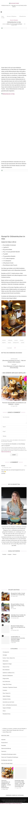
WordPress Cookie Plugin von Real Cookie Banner (11, 803)
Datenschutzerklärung (6, 451)
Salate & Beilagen (6, 696)
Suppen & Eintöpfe (7, 707)
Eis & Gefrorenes (6, 681)
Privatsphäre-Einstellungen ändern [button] (8, 754)
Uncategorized (6, 652)
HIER (15, 545)
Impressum (3, 751)
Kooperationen (4, 742)
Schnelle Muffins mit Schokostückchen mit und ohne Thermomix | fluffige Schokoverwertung (18, 638)
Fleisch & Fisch (6, 666)
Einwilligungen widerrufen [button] (6, 760)
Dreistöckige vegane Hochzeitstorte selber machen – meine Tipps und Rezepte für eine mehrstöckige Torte (20, 783)
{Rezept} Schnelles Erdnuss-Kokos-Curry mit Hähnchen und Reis (18, 627)
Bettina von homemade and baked (14, 24)
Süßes (9, 342)
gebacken (10, 340)
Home (2, 16)
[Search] (26, 12)
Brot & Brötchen (6, 669)
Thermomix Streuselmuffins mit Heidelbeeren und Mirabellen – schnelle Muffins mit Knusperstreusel (6, 784)
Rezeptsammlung (6, 713)
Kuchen (16, 340)
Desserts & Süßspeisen (11, 16)
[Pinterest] (15, 798)
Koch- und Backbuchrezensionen (10, 705)
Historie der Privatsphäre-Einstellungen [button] (9, 757)
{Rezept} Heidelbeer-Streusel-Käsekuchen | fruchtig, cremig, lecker (17, 606)
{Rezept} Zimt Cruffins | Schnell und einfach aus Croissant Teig (18, 594)
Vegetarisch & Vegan (7, 663)
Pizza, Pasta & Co (6, 693)
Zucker (22, 342)
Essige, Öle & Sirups (7, 684)
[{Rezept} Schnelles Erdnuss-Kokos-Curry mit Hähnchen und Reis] (5, 629)
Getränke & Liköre (7, 699)
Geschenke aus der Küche (8, 702)
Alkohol (4, 340)
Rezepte (4, 342)
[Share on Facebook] (17, 347)
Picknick (21, 340)
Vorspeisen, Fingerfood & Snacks (10, 687)
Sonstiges (5, 655)
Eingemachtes (6, 678)
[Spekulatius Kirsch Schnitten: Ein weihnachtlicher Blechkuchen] (5, 618)
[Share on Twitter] (18, 347)
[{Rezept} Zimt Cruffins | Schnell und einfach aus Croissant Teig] (5, 597)
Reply (25, 465)
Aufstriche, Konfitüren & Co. (9, 672)
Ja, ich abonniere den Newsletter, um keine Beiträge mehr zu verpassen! (13, 444)
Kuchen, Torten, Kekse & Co (9, 658)
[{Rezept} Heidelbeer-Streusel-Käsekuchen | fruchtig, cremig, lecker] (5, 607)
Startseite (3, 739)
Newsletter (3, 745)
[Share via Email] (21, 347)
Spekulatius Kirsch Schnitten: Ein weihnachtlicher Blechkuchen (18, 615)
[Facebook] (12, 798)
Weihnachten (16, 342)
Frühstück (5, 690)
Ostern (4, 710)
